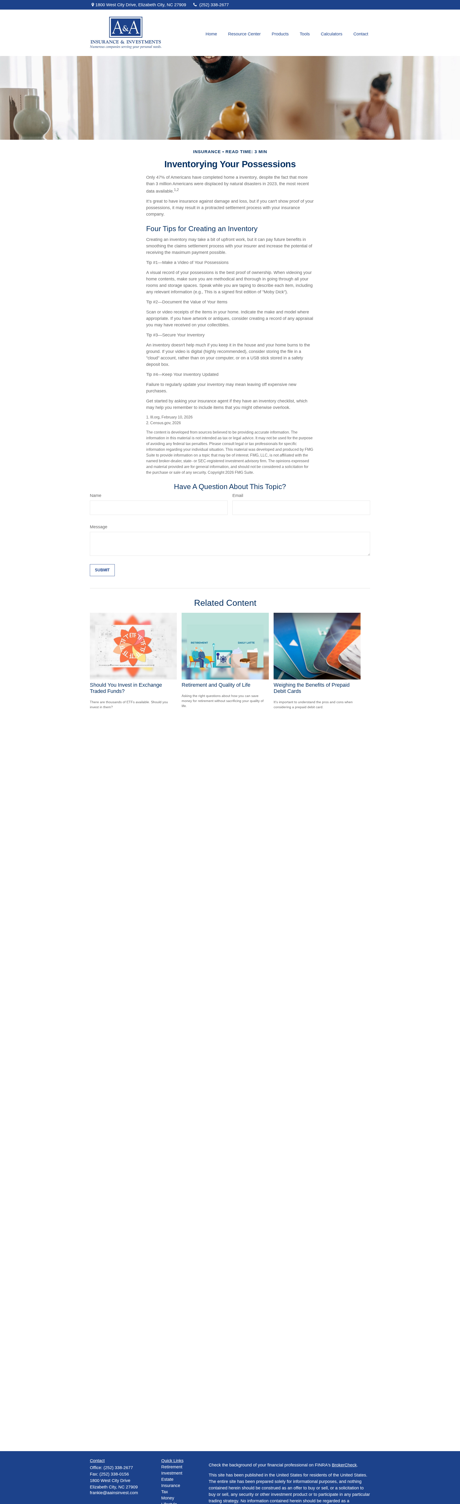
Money (167, 1498)
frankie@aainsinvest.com (114, 1492)
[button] (211, 34)
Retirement (171, 1467)
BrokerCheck (344, 1465)
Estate (167, 1479)
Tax (164, 1491)
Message (98, 526)
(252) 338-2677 (214, 4)
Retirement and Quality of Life (216, 685)
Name (95, 495)
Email (237, 495)
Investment (171, 1473)
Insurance (170, 1485)
